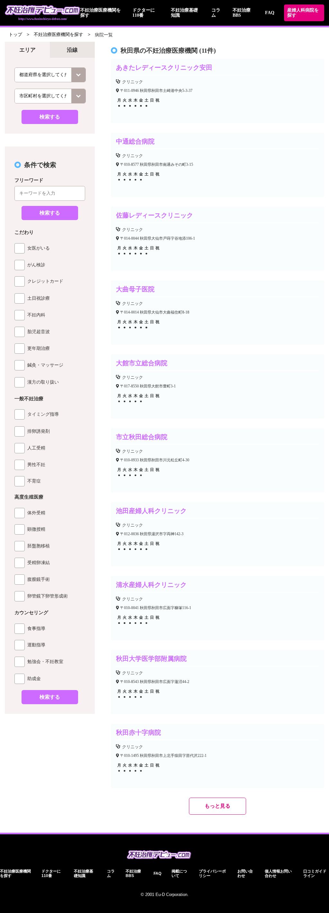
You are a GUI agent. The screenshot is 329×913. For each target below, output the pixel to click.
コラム (111, 873)
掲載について (179, 873)
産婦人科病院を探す (303, 13)
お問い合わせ (245, 873)
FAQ (269, 12)
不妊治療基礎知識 (83, 873)
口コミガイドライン (314, 873)
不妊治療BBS (133, 873)
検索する (50, 117)
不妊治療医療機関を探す (58, 34)
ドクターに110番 (51, 873)
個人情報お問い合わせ (278, 873)
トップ (15, 34)
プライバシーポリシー (212, 873)
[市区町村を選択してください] (50, 96)
